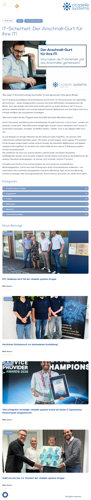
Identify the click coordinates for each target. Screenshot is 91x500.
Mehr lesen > (7, 286)
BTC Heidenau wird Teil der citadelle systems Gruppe (29, 279)
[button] (4, 4)
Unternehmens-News (33, 21)
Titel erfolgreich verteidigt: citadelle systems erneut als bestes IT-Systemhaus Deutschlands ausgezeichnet (42, 411)
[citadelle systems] (76, 6)
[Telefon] (17, 6)
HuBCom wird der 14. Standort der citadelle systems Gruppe (33, 478)
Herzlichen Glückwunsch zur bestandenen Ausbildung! (30, 344)
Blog (20, 21)
